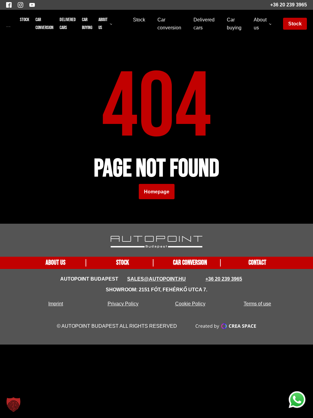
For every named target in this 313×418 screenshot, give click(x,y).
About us (103, 24)
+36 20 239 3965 (288, 4)
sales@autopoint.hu (156, 279)
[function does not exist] (297, 401)
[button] (13, 404)
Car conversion (44, 24)
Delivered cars (68, 24)
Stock (24, 20)
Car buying (87, 24)
